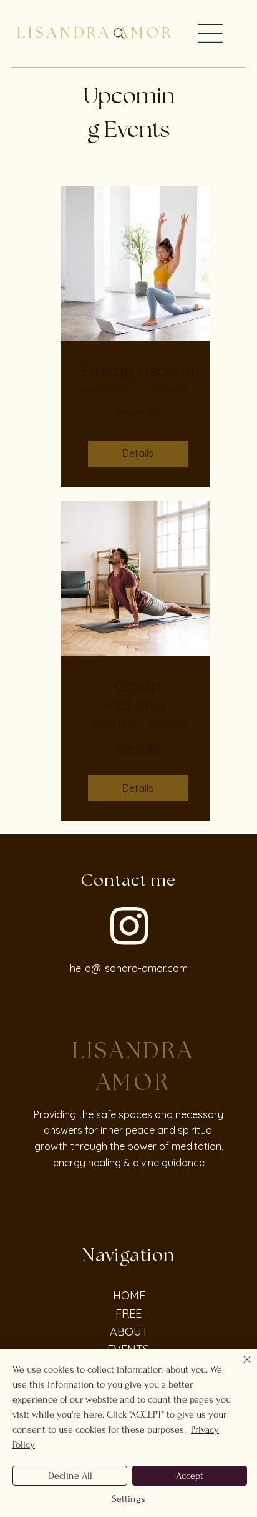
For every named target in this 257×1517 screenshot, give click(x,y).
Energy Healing (138, 370)
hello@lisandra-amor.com (129, 968)
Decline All (70, 1475)
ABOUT (129, 1331)
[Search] (119, 34)
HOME (129, 1295)
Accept (189, 1475)
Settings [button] (128, 1498)
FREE (128, 1313)
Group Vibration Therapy (138, 695)
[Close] (240, 1367)
